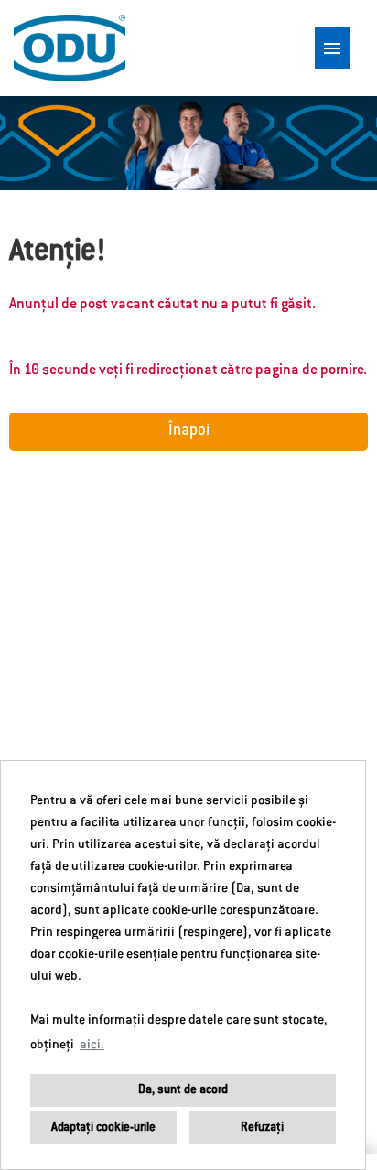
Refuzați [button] (262, 1127)
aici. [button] (92, 1045)
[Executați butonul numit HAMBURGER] (332, 48)
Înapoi (189, 431)
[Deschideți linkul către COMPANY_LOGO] (69, 48)
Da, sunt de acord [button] (183, 1090)
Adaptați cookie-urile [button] (103, 1127)
